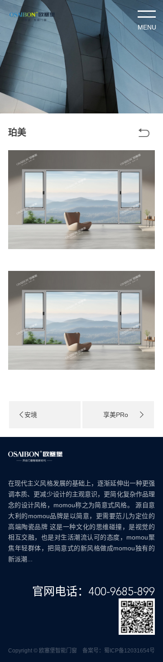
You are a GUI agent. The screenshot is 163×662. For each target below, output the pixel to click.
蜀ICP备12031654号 (129, 650)
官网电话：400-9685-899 (93, 592)
